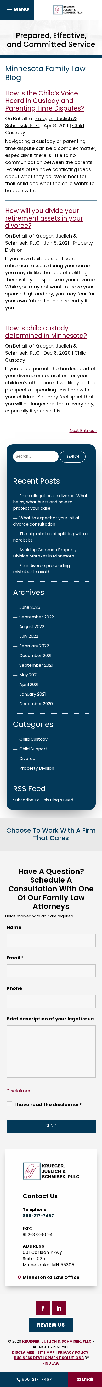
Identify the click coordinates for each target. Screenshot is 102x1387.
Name (14, 927)
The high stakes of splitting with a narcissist (50, 537)
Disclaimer (18, 1091)
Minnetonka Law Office (51, 1277)
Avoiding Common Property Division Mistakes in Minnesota (45, 553)
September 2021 (36, 665)
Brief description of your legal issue (50, 1018)
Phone (14, 988)
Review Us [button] (51, 1324)
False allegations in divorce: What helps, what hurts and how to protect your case (50, 502)
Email (87, 1379)
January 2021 (32, 694)
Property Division (36, 768)
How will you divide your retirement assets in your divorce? (44, 218)
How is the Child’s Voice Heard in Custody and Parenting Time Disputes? (44, 101)
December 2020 (36, 704)
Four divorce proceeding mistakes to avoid (41, 569)
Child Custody (33, 739)
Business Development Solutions (49, 1357)
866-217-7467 (37, 1379)
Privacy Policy (73, 1352)
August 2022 (31, 627)
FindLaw (51, 1363)
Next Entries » (83, 431)
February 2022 (34, 646)
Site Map (46, 1352)
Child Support (33, 749)
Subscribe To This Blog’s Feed (43, 800)
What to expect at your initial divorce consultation (46, 521)
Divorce (27, 759)
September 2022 (36, 617)
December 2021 (35, 656)
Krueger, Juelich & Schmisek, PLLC (57, 1341)
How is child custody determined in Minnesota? (46, 332)
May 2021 (28, 675)
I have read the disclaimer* (48, 1104)
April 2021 (28, 685)
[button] (17, 10)
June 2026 (29, 607)
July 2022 (28, 636)
